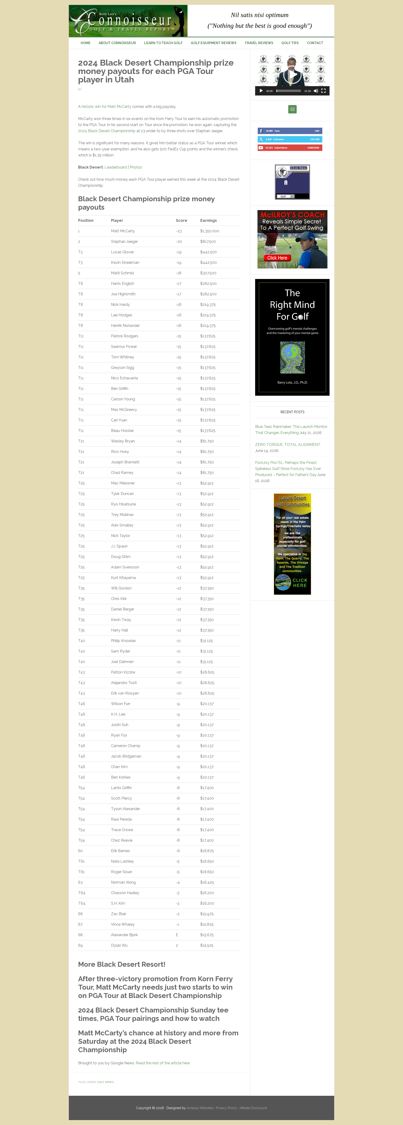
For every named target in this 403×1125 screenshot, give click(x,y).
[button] (292, 74)
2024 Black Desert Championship (106, 131)
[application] (292, 74)
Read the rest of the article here (163, 1063)
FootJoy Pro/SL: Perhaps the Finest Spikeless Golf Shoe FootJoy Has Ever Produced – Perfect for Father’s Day (288, 468)
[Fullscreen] (323, 90)
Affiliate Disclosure (253, 1108)
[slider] (288, 91)
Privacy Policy (226, 1108)
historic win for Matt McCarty (106, 106)
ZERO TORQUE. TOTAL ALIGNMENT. (288, 444)
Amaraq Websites (200, 1108)
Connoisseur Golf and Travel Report (128, 21)
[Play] (261, 90)
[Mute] (316, 90)
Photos (136, 167)
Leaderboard (115, 167)
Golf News (105, 1082)
